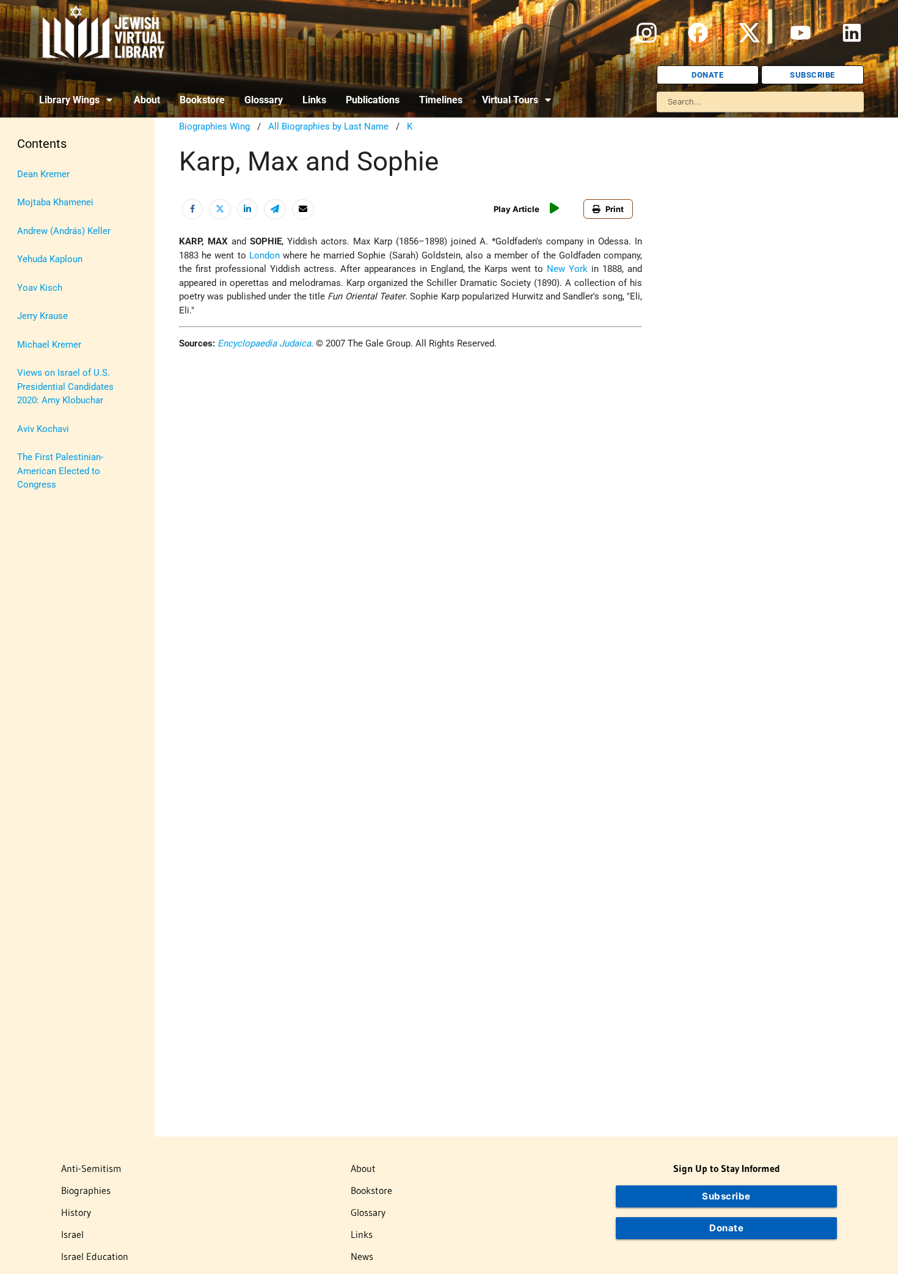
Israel (72, 1234)
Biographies (86, 1190)
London (264, 255)
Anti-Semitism (91, 1168)
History (76, 1212)
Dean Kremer (43, 174)
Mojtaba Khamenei (55, 202)
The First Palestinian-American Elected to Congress (60, 471)
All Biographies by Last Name (328, 126)
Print (614, 209)
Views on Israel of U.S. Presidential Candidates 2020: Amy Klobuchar (65, 386)
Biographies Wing (214, 126)
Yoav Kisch (39, 287)
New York (567, 268)
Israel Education (94, 1256)
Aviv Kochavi (43, 428)
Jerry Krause (42, 315)
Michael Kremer (49, 344)
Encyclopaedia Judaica (264, 343)
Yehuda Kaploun (49, 259)
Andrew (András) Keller (64, 230)
